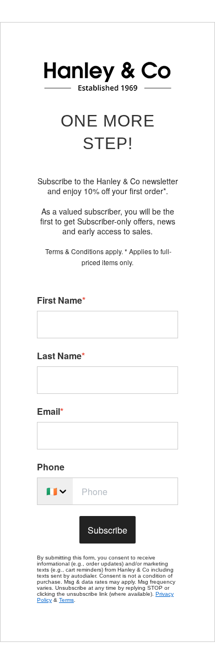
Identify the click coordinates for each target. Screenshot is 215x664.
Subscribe (107, 530)
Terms (66, 600)
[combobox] (55, 491)
